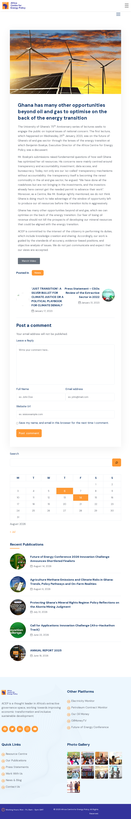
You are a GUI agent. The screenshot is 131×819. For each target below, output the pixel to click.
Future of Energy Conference (90, 727)
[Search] (116, 462)
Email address (74, 389)
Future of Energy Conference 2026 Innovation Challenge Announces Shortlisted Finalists (69, 559)
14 (80, 497)
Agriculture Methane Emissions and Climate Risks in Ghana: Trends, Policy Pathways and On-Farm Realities (71, 582)
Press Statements (17, 767)
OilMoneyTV (78, 720)
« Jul (12, 532)
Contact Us (13, 786)
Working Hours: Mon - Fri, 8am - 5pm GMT (25, 809)
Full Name (22, 389)
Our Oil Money (80, 714)
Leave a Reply (25, 340)
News (38, 272)
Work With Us (14, 773)
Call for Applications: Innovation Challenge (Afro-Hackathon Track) (72, 628)
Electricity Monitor (83, 701)
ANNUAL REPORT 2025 (46, 650)
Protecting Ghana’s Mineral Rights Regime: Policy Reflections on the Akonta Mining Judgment (74, 605)
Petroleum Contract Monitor (89, 707)
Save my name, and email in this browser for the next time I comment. (64, 423)
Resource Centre (16, 754)
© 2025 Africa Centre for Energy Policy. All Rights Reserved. (76, 811)
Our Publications (16, 760)
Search (14, 453)
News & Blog (14, 780)
